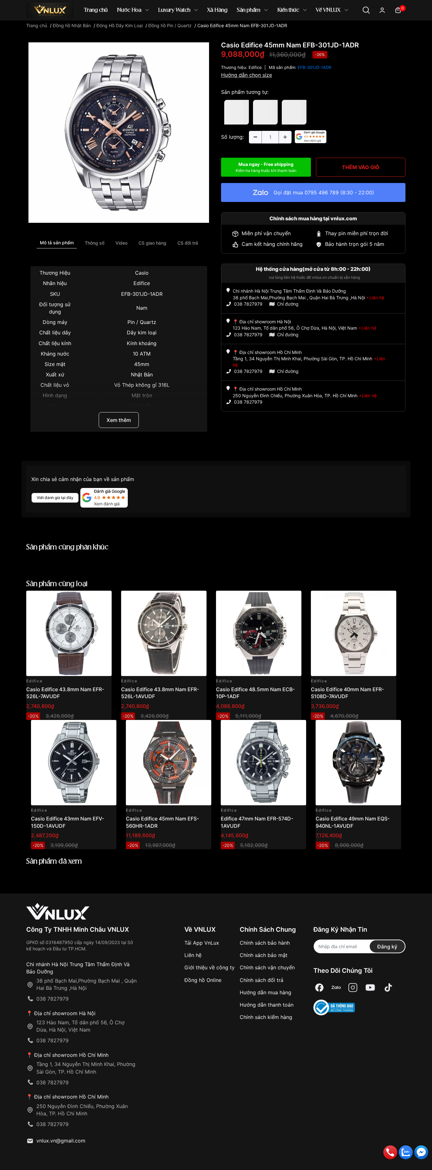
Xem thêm (119, 420)
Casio (142, 273)
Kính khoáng (142, 343)
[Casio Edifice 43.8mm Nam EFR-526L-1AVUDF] (164, 633)
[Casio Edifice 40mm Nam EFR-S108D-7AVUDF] (353, 633)
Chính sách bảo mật (263, 955)
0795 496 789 (322, 192)
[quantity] (255, 137)
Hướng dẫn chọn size (246, 75)
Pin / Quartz (141, 322)
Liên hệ (192, 955)
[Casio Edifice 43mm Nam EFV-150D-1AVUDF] (73, 762)
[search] (307, 31)
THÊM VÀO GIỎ (361, 167)
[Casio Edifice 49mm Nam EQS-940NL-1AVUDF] (358, 762)
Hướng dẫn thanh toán (266, 1005)
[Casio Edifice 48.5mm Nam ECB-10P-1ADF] (258, 633)
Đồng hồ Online (202, 980)
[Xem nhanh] (103, 599)
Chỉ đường (288, 304)
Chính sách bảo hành (265, 943)
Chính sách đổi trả (261, 980)
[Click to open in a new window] (118, 132)
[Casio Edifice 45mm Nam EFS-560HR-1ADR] (168, 762)
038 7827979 (248, 304)
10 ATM (142, 353)
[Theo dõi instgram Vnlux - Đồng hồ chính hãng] (353, 987)
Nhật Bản (142, 374)
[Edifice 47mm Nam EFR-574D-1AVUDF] (263, 762)
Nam (141, 308)
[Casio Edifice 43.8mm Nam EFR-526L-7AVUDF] (69, 633)
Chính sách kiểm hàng (266, 1017)
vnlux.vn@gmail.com (60, 1140)
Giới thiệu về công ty (209, 967)
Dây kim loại (142, 332)
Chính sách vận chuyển (267, 967)
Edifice (141, 283)
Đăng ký (387, 946)
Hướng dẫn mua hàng (265, 992)
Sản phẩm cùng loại (57, 584)
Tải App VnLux (201, 943)
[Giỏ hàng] (398, 9)
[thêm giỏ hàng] (89, 599)
